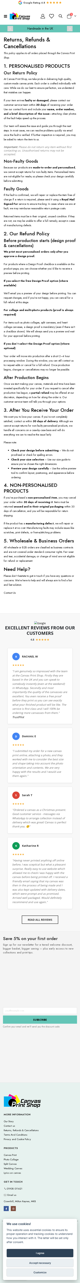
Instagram (13, 1208)
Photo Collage (11, 1159)
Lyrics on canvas (12, 1173)
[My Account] (43, 16)
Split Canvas (10, 1164)
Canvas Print (10, 1155)
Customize (40, 1272)
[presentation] (10, 28)
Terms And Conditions (15, 1135)
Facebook (6, 1208)
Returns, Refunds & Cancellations (21, 1130)
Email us (11, 1195)
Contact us (9, 1126)
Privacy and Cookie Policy (17, 1139)
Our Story (9, 1121)
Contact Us (10, 593)
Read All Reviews (40, 919)
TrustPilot (18, 717)
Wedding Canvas (13, 1168)
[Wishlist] (51, 16)
